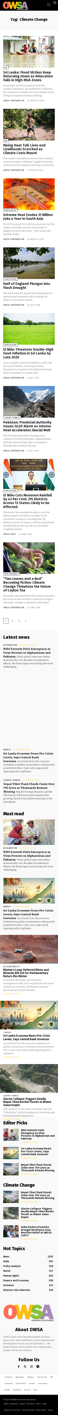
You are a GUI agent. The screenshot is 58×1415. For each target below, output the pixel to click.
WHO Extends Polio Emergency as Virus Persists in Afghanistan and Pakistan (26, 652)
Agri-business (11, 574)
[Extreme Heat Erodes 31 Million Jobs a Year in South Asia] (29, 194)
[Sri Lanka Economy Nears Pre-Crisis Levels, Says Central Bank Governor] (29, 890)
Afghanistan (10, 645)
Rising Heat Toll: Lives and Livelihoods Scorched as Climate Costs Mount (24, 149)
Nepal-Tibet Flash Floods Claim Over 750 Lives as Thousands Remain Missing (29, 787)
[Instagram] (31, 1366)
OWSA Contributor (13, 101)
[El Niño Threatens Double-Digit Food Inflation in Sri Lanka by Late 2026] (29, 329)
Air (5, 141)
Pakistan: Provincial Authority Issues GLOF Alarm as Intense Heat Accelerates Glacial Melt (27, 426)
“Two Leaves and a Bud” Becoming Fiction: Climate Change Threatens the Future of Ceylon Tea (27, 584)
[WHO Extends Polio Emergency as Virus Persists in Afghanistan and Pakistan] (29, 832)
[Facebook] (18, 1366)
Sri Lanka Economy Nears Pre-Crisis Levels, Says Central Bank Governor (28, 757)
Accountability (11, 967)
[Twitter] (25, 1366)
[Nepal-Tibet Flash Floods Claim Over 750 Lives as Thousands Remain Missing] (11, 1169)
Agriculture (10, 279)
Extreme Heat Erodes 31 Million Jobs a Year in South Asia (28, 217)
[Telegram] (38, 1366)
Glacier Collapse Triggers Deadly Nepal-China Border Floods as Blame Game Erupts (27, 1102)
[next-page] (26, 621)
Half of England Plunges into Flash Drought (26, 286)
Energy (7, 750)
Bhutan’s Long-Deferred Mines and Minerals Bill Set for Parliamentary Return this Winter (26, 973)
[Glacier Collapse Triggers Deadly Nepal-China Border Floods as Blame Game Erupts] (29, 1078)
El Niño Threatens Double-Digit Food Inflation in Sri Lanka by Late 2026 (28, 353)
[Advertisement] (29, 705)
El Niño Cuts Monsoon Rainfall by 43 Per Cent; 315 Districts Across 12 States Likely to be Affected (27, 501)
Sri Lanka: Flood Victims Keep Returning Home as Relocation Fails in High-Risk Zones (28, 76)
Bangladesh (10, 210)
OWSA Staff (9, 534)
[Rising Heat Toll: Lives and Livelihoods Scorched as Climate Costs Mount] (29, 124)
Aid (5, 68)
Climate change (12, 418)
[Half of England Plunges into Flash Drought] (29, 263)
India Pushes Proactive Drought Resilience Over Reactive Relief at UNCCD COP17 (36, 1231)
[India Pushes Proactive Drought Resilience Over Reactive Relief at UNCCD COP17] (11, 1231)
